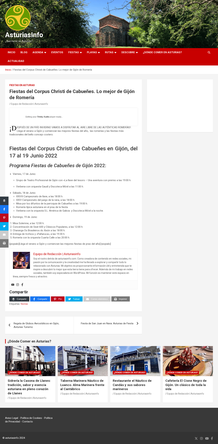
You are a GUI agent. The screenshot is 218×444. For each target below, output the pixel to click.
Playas (92, 52)
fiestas (24, 304)
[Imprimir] (4, 243)
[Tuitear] (4, 226)
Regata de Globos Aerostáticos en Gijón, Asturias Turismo (36, 325)
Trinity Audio (43, 117)
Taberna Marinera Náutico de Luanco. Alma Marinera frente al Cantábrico (82, 385)
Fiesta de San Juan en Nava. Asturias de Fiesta (107, 323)
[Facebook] (22, 285)
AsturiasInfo (24, 35)
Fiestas (73, 52)
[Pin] (4, 218)
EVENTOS (57, 52)
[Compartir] (4, 201)
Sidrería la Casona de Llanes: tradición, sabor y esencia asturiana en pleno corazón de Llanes (29, 387)
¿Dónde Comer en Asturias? (29, 341)
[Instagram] (17, 285)
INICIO (11, 52)
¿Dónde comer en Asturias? (162, 52)
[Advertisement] (180, 106)
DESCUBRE (128, 52)
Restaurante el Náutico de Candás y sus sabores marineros (132, 385)
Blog (23, 52)
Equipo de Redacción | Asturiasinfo (29, 104)
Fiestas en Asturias (22, 85)
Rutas (109, 52)
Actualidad (16, 61)
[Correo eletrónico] (4, 235)
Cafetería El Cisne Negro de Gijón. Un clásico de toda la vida (186, 385)
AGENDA (38, 52)
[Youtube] (12, 285)
